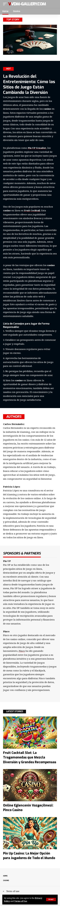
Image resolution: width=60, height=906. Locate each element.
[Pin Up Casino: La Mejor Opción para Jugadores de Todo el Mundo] (30, 833)
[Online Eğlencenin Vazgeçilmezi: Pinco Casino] (30, 785)
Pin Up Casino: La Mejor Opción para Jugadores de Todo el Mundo (29, 855)
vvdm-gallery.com (27, 4)
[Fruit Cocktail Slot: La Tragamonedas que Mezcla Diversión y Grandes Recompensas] (30, 732)
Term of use (12, 891)
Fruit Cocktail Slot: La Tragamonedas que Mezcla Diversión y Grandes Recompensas (29, 757)
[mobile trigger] (5, 4)
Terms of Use (20, 901)
